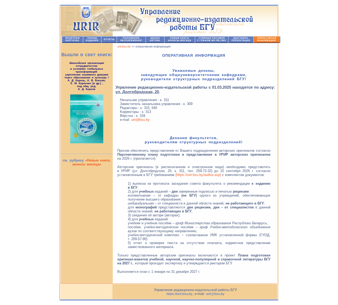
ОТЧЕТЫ (109, 39)
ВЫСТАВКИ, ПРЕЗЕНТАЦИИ (241, 39)
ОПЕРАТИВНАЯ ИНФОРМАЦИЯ (266, 39)
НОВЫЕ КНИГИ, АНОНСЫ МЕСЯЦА (179, 39)
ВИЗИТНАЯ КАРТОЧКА (72, 39)
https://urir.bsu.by (179, 294)
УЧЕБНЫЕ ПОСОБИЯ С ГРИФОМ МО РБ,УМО (211, 39)
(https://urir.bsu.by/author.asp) (198, 175)
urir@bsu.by (140, 120)
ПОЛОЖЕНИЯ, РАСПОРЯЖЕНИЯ (131, 39)
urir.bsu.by (124, 46)
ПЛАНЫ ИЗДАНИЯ (92, 39)
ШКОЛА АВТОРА (155, 39)
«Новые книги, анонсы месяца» (91, 162)
